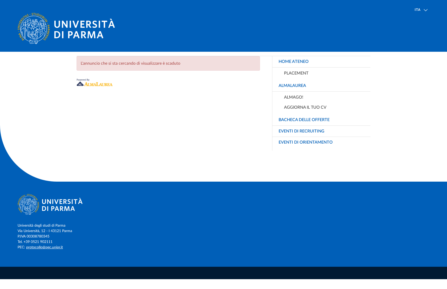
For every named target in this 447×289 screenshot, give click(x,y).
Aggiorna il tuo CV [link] (305, 107)
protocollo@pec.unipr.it (44, 247)
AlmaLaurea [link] (292, 86)
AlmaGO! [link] (293, 97)
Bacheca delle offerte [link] (304, 120)
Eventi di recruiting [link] (301, 131)
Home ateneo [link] (294, 62)
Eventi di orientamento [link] (306, 142)
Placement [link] (296, 73)
